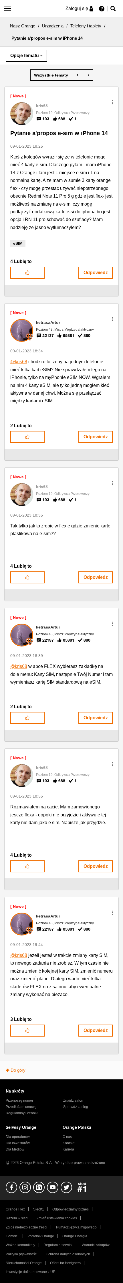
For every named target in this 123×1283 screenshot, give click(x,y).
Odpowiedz (96, 272)
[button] (112, 102)
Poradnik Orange (40, 1236)
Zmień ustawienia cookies (57, 1218)
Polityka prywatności (21, 1254)
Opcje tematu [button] (24, 55)
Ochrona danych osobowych (68, 1254)
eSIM (18, 243)
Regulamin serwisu (58, 1245)
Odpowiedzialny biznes (70, 1209)
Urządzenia (53, 25)
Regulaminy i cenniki (22, 1113)
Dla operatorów (18, 1137)
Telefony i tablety (85, 25)
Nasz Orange (22, 25)
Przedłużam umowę (21, 1107)
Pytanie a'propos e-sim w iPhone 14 (59, 133)
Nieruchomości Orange (24, 1263)
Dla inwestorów (18, 1143)
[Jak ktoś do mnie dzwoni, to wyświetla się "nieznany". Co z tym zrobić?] (78, 75)
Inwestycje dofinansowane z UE (30, 1272)
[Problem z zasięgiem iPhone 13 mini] (88, 75)
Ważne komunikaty (20, 1245)
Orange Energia (74, 1236)
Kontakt (68, 1143)
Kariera (68, 1149)
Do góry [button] (18, 1070)
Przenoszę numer (19, 1101)
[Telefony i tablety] (51, 75)
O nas (67, 1137)
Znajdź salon (73, 1101)
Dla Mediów (15, 1149)
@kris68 (18, 361)
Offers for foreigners (65, 1263)
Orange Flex (15, 1209)
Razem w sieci (17, 1218)
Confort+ (12, 1236)
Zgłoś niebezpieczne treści (26, 1227)
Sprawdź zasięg (75, 1107)
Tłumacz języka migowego (76, 1227)
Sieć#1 (38, 1209)
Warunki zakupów (96, 1245)
